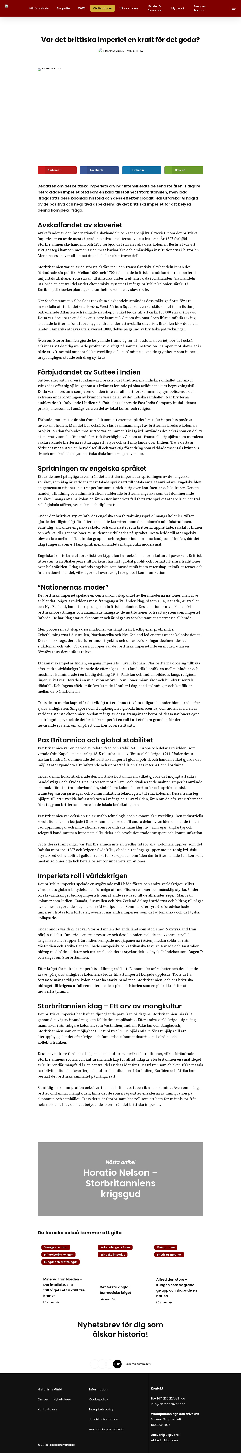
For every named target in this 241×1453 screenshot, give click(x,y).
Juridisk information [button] (103, 1419)
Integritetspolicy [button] (101, 1409)
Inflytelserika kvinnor (58, 1255)
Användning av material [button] (106, 1429)
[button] (234, 8)
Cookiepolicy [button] (98, 1399)
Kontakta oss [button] (47, 1409)
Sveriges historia (55, 1247)
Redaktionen (114, 51)
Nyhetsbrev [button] (62, 1399)
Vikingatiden (166, 1247)
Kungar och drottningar (60, 1262)
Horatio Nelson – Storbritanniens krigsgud (120, 1179)
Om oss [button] (43, 1399)
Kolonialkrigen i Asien (115, 1247)
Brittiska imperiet (113, 1255)
